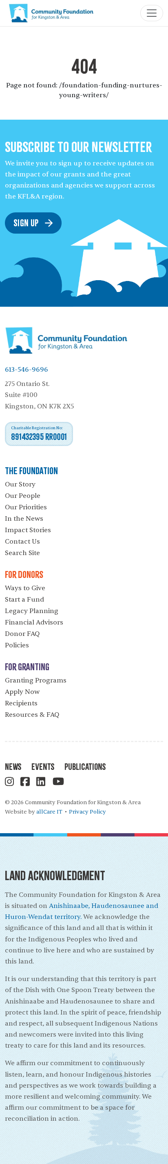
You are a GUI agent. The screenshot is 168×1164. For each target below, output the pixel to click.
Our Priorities (26, 507)
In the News (24, 519)
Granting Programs (35, 680)
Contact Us (22, 541)
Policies (17, 645)
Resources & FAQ (32, 715)
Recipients (21, 703)
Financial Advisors (34, 622)
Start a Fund (24, 599)
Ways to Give (25, 588)
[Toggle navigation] (151, 13)
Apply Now (22, 692)
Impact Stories (28, 530)
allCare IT (49, 811)
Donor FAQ (22, 634)
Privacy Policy (87, 811)
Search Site (22, 553)
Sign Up (26, 222)
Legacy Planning (31, 611)
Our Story (20, 484)
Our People (22, 496)
